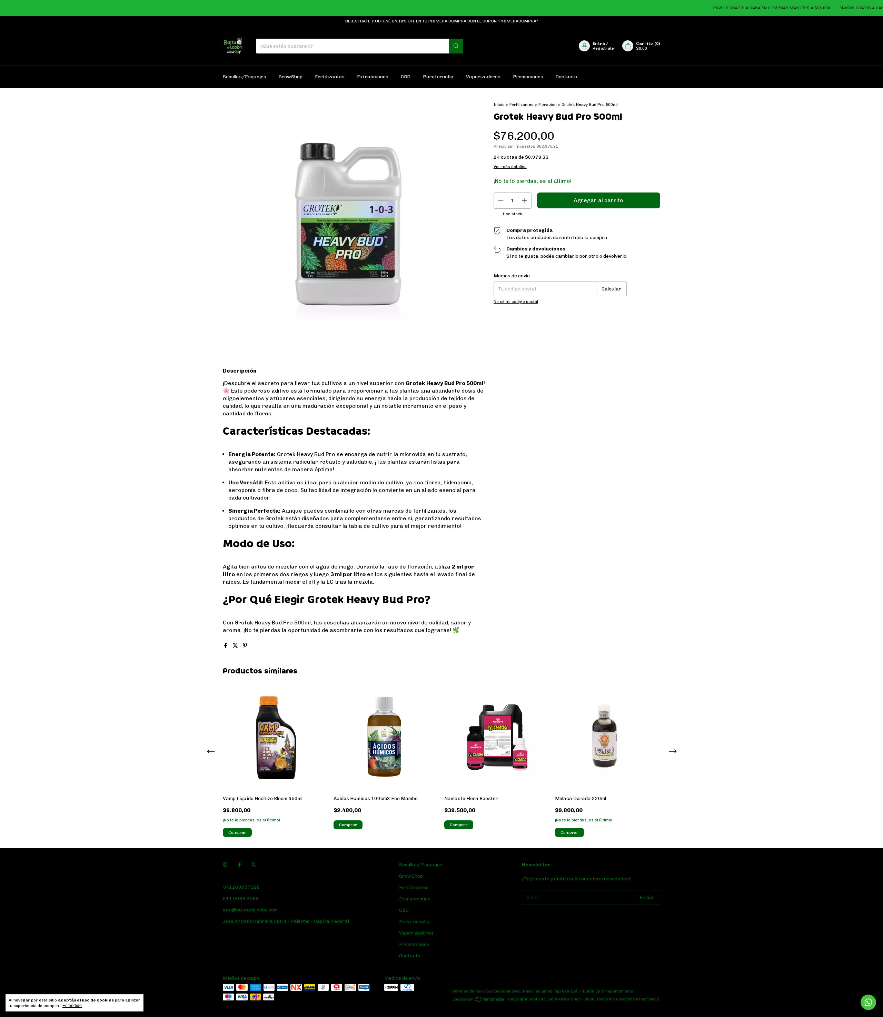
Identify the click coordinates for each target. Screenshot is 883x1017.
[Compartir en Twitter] (235, 645)
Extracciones (372, 77)
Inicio (499, 104)
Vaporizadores (483, 77)
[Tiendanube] (479, 1000)
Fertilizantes (330, 77)
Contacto (566, 77)
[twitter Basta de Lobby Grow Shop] (253, 865)
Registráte (603, 48)
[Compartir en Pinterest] (245, 645)
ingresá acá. (566, 991)
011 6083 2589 (241, 898)
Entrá (599, 43)
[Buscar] (456, 46)
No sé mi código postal (516, 301)
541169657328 (241, 887)
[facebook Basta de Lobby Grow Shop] (239, 865)
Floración (547, 104)
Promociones (528, 77)
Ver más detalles (510, 166)
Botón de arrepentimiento (608, 991)
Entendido (72, 1005)
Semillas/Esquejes (244, 77)
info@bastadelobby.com (250, 910)
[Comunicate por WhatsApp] (868, 1002)
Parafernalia (438, 77)
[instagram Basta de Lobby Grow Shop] (225, 865)
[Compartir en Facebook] (226, 645)
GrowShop (290, 77)
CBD (405, 77)
